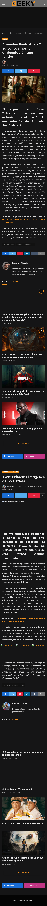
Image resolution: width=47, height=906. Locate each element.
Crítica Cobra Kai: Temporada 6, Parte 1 (23, 823)
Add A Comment (23, 443)
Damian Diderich (15, 62)
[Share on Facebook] (8, 71)
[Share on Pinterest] (34, 71)
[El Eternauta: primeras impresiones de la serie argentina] (23, 737)
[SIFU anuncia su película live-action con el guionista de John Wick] (23, 376)
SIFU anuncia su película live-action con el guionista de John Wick (23, 392)
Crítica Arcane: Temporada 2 (17, 789)
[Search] (43, 3)
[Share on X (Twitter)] (21, 71)
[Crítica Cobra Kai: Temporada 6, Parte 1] (23, 808)
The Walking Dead (10, 685)
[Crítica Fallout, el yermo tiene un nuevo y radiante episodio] (23, 843)
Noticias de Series (10, 472)
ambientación (8, 245)
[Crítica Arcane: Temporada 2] (23, 774)
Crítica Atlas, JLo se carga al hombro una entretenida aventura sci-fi (22, 355)
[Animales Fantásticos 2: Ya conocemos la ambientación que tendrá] (23, 89)
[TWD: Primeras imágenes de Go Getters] (23, 514)
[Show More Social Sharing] (42, 71)
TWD (22, 685)
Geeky (31, 900)
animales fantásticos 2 (25, 245)
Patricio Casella (16, 486)
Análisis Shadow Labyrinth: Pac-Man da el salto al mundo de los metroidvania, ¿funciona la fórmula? (23, 317)
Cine (5, 39)
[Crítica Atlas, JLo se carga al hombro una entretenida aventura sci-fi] (23, 339)
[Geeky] (23, 3)
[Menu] (3, 3)
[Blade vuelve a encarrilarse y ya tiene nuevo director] (23, 413)
